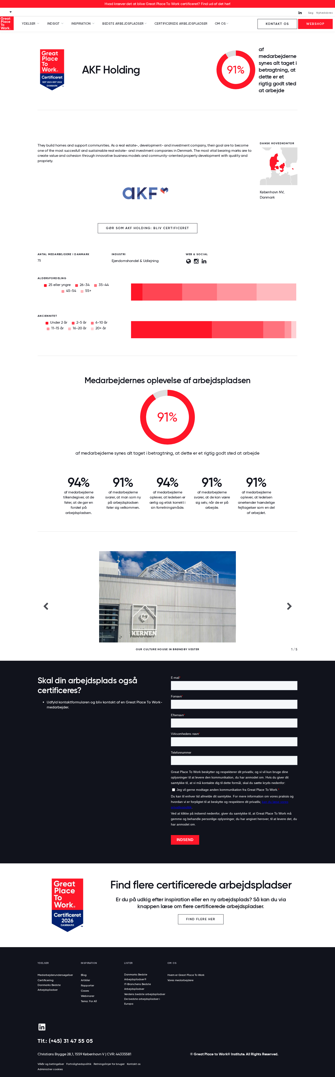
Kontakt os (277, 24)
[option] (167, 606)
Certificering (46, 980)
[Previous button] (45, 606)
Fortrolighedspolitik (78, 1064)
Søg (311, 12)
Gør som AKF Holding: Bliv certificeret (147, 228)
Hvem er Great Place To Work (186, 975)
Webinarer (87, 996)
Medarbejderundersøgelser (55, 975)
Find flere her (200, 919)
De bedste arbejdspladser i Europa (142, 1001)
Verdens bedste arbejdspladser (144, 994)
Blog (84, 975)
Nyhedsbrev (324, 12)
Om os (220, 23)
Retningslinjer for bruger (109, 1064)
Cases (85, 990)
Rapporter (87, 985)
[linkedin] (42, 1027)
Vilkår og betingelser (51, 1064)
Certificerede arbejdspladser (181, 23)
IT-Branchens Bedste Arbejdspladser (137, 987)
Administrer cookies (50, 1069)
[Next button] (289, 606)
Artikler (85, 980)
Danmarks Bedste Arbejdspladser (49, 987)
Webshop (315, 24)
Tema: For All (89, 1001)
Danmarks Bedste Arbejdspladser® (135, 977)
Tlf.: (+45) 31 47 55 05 (65, 1041)
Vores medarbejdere (180, 980)
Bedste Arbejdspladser (123, 23)
